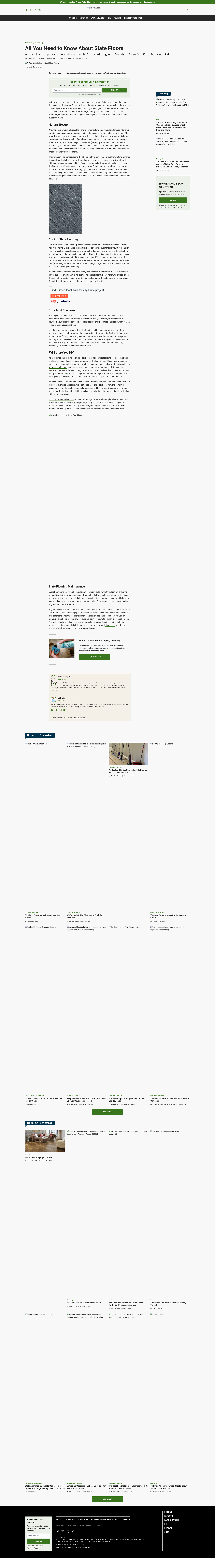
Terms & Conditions (86, 1525)
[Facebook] (60, 710)
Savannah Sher (32, 921)
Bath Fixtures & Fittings (34, 1095)
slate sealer (110, 625)
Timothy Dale (182, 1104)
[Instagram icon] (67, 1531)
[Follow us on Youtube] (40, 10)
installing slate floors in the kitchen (102, 111)
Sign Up (114, 90)
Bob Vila (42, 58)
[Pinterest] (56, 710)
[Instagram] (64, 710)
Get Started (95, 657)
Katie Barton (85, 921)
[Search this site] (187, 10)
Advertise (59, 1525)
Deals (158, 119)
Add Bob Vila (80, 58)
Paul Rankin (115, 1308)
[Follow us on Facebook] (26, 10)
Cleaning (39, 43)
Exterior (84, 18)
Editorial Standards (79, 718)
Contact (125, 1519)
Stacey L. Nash (74, 1492)
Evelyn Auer (86, 1306)
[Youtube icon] (72, 1531)
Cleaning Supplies (31, 912)
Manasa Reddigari (170, 1104)
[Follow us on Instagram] (35, 10)
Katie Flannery (74, 1306)
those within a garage (58, 175)
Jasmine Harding (117, 776)
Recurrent (65, 1544)
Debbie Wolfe (74, 921)
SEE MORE (107, 1112)
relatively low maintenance (70, 595)
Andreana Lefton (75, 1104)
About (59, 1519)
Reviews (117, 18)
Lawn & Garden (98, 18)
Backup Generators (163, 159)
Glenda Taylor (32, 58)
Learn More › (121, 73)
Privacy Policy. (176, 207)
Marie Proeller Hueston (36, 1161)
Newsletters (130, 18)
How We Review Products (104, 1519)
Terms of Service (84, 94)
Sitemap (100, 1525)
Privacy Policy (81, 2)
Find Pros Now (59, 296)
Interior (73, 18)
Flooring (28, 1154)
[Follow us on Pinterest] (31, 10)
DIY (109, 18)
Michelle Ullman (158, 1492)
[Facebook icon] (57, 1531)
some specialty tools (58, 367)
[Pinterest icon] (62, 1531)
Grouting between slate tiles (61, 399)
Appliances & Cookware (33, 1483)
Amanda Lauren (129, 776)
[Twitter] (52, 710)
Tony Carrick (157, 1308)
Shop (166, 1532)
